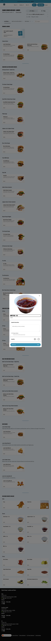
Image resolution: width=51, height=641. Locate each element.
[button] (25, 304)
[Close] (39, 296)
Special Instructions (15, 322)
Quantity (13, 339)
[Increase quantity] (39, 339)
